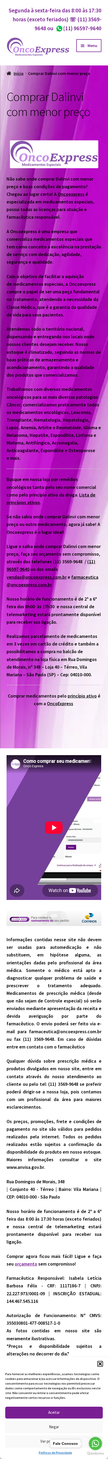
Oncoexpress (71, 194)
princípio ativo (82, 696)
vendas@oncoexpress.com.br (37, 577)
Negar (54, 1426)
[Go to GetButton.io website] (95, 1453)
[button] (100, 1363)
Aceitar (54, 1412)
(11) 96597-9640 (78, 28)
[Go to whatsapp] (95, 1443)
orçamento (26, 1264)
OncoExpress (60, 703)
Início (19, 73)
